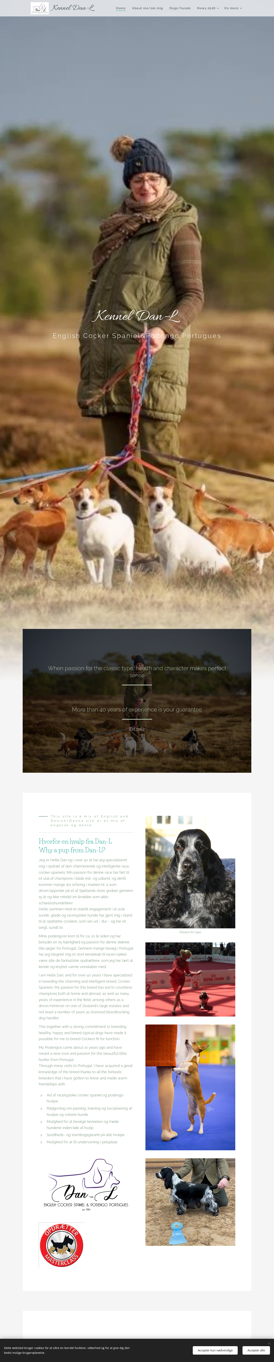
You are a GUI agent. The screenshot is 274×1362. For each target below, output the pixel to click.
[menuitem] (122, 8)
